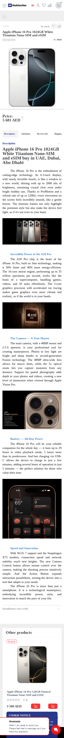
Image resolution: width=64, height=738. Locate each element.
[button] (31, 78)
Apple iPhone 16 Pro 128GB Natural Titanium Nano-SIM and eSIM (29, 693)
